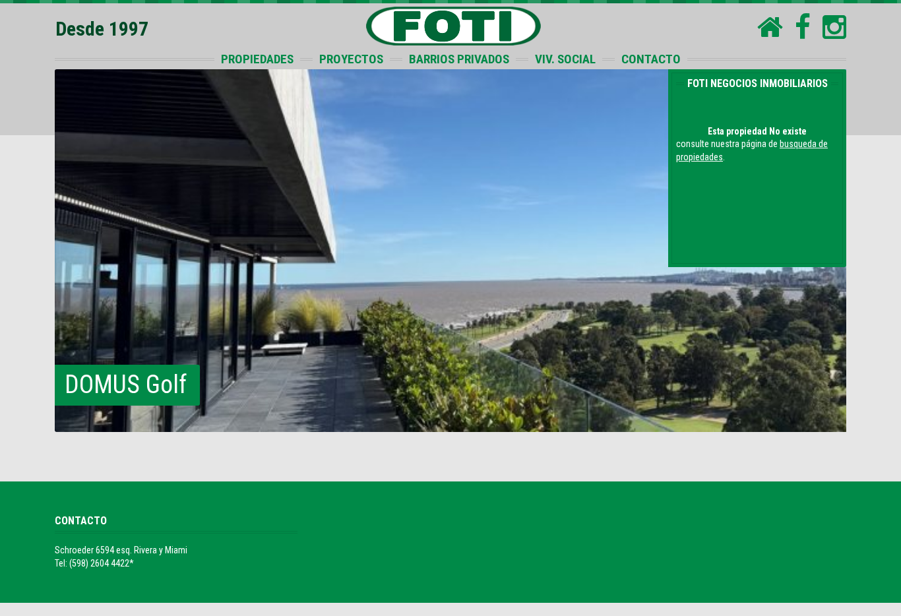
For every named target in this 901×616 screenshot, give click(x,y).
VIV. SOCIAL (565, 59)
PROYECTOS (351, 59)
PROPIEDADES (257, 59)
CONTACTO (651, 59)
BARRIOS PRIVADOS (459, 59)
